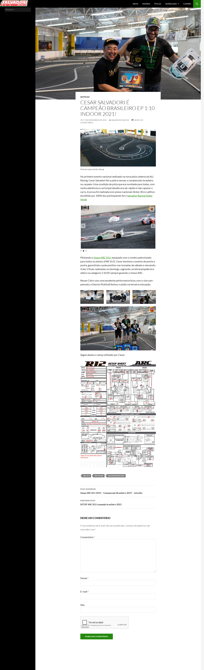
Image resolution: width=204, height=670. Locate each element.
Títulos (157, 4)
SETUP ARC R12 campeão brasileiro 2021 (101, 502)
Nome (84, 578)
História (146, 4)
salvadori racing (116, 476)
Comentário (87, 537)
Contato (187, 4)
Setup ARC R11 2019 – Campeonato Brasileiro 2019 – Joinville (111, 491)
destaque (98, 476)
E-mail (84, 591)
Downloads (171, 4)
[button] (83, 225)
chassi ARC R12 (102, 257)
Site (82, 604)
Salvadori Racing (120, 120)
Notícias (85, 97)
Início (135, 4)
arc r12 (86, 476)
